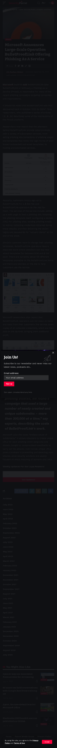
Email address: (11, 373)
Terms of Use (19, 743)
